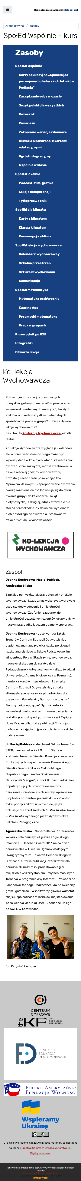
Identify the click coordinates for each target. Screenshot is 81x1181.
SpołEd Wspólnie (28, 66)
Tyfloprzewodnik (33, 201)
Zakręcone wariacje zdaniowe (43, 132)
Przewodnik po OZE (30, 334)
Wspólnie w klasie (33, 165)
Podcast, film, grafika (36, 183)
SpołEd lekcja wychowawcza (38, 245)
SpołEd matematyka (31, 290)
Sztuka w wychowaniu (37, 272)
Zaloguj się (70, 10)
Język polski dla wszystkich (41, 105)
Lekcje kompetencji (34, 192)
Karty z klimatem (33, 218)
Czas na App (28, 307)
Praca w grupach (32, 325)
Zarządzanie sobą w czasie (40, 96)
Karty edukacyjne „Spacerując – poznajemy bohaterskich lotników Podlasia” (46, 81)
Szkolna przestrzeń (35, 263)
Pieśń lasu (27, 123)
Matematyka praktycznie (39, 298)
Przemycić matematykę (38, 316)
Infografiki (24, 343)
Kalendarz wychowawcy (39, 254)
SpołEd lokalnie (27, 174)
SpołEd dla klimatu (30, 209)
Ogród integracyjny (35, 156)
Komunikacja (29, 281)
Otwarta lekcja (27, 352)
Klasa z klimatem (32, 227)
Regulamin (28, 1173)
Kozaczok (27, 114)
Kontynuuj (40, 1177)
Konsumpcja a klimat (36, 236)
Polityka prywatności (46, 1173)
